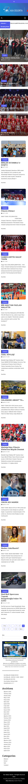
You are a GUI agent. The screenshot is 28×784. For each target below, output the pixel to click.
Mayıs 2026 (7, 697)
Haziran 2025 (7, 720)
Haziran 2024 (7, 744)
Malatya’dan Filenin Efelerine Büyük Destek (12, 448)
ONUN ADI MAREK (9, 502)
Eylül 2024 (6, 738)
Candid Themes (18, 780)
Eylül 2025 (6, 714)
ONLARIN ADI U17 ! (9, 683)
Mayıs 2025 (7, 722)
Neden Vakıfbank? (10, 548)
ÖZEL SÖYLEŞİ (8, 354)
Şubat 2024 (7, 750)
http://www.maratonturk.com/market (16, 666)
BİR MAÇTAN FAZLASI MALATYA (11, 306)
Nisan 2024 (7, 748)
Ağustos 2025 (7, 716)
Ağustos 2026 (7, 691)
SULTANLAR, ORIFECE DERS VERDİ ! (12, 108)
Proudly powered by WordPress (11, 778)
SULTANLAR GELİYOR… (8, 132)
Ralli (5, 763)
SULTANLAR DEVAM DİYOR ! (9, 83)
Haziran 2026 (7, 695)
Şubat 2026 (7, 704)
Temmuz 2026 (7, 693)
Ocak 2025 (6, 730)
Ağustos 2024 (7, 740)
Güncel (5, 761)
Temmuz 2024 (7, 742)
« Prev (4, 626)
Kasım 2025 (7, 710)
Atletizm (6, 759)
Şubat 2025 (7, 728)
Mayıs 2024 (7, 746)
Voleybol (4, 55)
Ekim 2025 (6, 712)
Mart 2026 (6, 702)
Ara (3, 635)
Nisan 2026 (7, 699)
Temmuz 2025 (7, 718)
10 (4, 629)
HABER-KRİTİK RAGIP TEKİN (11, 258)
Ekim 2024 (6, 736)
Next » (21, 629)
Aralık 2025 (7, 708)
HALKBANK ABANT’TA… (12, 400)
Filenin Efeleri (8, 211)
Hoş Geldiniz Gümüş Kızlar (10, 58)
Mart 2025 (6, 726)
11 (8, 629)
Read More (3, 182)
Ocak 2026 (6, 706)
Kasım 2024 (7, 734)
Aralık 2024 (7, 732)
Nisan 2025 (7, 724)
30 (16, 629)
